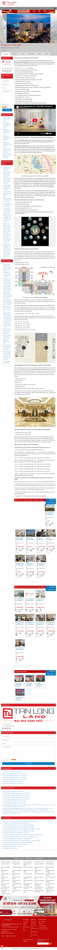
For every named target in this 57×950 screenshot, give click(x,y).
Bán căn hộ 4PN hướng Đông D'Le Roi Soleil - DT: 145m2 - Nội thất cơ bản (41, 564)
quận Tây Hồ (48, 517)
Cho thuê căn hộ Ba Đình (28, 881)
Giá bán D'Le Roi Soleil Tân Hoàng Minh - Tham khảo (7, 309)
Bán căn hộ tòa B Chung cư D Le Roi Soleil (7, 155)
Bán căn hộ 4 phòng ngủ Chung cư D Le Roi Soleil (7, 138)
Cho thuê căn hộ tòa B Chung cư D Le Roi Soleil (7, 204)
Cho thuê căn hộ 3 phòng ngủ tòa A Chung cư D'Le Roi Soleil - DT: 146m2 (51, 623)
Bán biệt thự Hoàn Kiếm (39, 867)
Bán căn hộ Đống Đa (17, 867)
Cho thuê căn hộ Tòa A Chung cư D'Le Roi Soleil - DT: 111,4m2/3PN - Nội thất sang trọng (29, 623)
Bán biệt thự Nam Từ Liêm (50, 871)
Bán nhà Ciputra (16, 862)
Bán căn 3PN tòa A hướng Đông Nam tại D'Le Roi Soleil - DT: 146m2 (49, 513)
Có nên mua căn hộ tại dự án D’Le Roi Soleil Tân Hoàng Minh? (7, 347)
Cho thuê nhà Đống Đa (39, 881)
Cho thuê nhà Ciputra (4, 877)
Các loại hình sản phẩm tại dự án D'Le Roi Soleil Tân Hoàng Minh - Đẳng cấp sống (7, 316)
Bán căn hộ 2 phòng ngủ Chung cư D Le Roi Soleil (7, 125)
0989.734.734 (7, 64)
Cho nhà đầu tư (38, 858)
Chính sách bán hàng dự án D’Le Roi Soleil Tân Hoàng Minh (7, 331)
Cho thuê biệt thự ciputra (50, 874)
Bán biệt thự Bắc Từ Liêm (17, 871)
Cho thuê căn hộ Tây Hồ (51, 877)
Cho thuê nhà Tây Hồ (39, 877)
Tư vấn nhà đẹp (42, 925)
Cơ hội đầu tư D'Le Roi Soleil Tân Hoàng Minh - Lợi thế (7, 274)
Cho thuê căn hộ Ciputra (16, 877)
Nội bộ (16, 858)
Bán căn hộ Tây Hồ (5, 864)
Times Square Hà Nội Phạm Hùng (18, 684)
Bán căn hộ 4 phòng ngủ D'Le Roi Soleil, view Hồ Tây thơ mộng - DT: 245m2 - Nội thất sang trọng (30, 564)
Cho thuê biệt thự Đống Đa (50, 881)
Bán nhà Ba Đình (16, 864)
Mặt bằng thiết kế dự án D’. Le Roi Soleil (6, 358)
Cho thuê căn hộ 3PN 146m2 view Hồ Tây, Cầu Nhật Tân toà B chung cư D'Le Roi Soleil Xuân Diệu (40, 599)
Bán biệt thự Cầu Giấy (16, 874)
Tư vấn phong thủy (43, 927)
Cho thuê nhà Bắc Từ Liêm (50, 884)
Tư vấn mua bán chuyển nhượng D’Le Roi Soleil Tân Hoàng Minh (7, 287)
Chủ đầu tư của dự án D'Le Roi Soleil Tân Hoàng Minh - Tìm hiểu (7, 302)
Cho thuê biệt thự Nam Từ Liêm (39, 887)
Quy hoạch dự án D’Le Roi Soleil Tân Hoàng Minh (7, 353)
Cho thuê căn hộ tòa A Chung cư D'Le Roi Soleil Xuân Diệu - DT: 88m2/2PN (20, 648)
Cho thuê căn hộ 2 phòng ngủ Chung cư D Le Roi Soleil (7, 174)
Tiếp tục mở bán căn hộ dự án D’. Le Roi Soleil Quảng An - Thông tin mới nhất (7, 339)
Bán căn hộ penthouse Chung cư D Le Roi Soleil (7, 145)
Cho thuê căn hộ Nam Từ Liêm (49, 887)
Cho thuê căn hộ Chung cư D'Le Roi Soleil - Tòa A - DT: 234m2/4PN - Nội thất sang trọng (40, 623)
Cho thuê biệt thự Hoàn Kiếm (27, 884)
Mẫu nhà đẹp (35, 948)
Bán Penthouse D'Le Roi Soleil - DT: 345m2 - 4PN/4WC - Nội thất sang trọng (20, 538)
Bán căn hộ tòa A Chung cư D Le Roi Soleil (7, 150)
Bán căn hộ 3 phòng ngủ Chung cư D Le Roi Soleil (7, 132)
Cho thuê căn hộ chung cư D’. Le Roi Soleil (7, 168)
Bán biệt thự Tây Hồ (39, 862)
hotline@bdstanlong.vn (7, 68)
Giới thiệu (25, 923)
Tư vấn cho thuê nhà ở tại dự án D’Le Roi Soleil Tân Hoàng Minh (7, 281)
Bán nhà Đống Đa (50, 864)
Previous (9, 26)
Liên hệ (24, 930)
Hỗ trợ (24, 925)
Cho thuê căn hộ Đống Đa (5, 884)
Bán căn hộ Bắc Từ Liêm (27, 871)
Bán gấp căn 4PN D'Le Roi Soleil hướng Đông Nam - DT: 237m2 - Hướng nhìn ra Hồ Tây (20, 564)
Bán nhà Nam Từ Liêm (39, 871)
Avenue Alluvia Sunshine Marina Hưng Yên (19, 698)
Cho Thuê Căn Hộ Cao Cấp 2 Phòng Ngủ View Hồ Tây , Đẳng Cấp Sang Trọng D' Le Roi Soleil (29, 599)
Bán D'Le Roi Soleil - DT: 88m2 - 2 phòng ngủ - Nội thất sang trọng (30, 538)
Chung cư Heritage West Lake (39, 891)
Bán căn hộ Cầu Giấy (39, 874)
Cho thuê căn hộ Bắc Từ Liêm (17, 887)
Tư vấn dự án (42, 948)
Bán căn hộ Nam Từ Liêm (5, 874)
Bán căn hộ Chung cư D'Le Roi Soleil (7, 119)
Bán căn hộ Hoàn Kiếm (50, 867)
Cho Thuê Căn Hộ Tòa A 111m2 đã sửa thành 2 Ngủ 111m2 (19, 599)
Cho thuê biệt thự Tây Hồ (27, 877)
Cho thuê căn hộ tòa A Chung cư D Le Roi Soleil (7, 199)
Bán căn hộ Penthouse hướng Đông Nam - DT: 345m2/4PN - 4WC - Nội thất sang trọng (41, 538)
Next (48, 26)
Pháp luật (41, 923)
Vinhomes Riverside (5, 893)
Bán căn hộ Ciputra (27, 862)
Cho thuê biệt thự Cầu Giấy (5, 891)
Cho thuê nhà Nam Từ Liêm (27, 887)
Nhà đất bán (29, 858)
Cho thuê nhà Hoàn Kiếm (16, 884)
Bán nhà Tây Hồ (49, 862)
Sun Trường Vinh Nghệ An (29, 683)
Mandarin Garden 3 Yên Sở (39, 684)
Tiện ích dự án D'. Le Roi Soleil (7, 362)
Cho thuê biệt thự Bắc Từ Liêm (5, 887)
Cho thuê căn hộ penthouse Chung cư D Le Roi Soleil (7, 194)
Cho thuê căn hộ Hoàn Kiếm (38, 884)
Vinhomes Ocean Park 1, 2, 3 (50, 891)
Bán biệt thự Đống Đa (5, 867)
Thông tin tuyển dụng (43, 929)
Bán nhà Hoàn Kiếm (28, 867)
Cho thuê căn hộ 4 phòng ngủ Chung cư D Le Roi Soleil (7, 187)
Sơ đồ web (25, 921)
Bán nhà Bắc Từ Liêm (5, 871)
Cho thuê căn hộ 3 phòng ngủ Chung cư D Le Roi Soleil (7, 181)
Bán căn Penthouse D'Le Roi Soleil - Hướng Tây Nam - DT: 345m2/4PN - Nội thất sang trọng (51, 538)
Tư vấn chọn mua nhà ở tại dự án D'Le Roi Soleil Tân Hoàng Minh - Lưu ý (7, 324)
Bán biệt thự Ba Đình (27, 864)
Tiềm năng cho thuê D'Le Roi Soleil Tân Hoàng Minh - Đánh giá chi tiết (7, 267)
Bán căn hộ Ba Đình (39, 864)
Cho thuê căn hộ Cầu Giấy (28, 891)
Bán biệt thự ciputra (6, 862)
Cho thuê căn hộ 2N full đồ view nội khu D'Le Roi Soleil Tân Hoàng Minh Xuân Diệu (20, 623)
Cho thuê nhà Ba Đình (5, 881)
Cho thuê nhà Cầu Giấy (16, 891)
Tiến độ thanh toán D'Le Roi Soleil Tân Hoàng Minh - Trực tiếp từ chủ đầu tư (7, 295)
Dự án (22, 858)
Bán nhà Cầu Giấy (27, 874)
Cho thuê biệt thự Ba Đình (16, 881)
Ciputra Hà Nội (42, 921)
